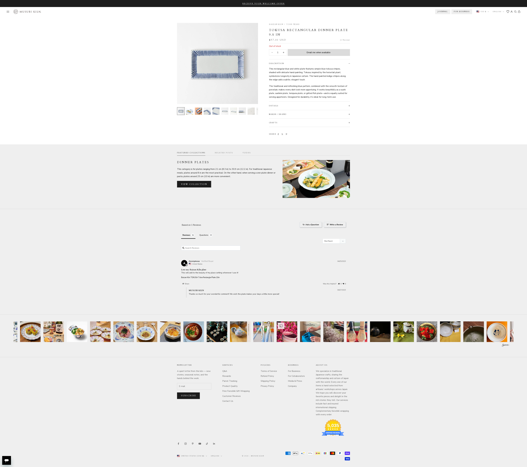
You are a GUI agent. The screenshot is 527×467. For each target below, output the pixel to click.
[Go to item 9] (251, 111)
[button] (339, 284)
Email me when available (318, 52)
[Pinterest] (286, 134)
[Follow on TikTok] (207, 443)
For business (462, 11)
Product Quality (230, 386)
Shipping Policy (268, 381)
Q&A (224, 371)
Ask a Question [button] (312, 224)
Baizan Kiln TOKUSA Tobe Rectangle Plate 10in (200, 277)
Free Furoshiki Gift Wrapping (236, 391)
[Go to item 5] (216, 111)
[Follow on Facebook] (178, 443)
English (497, 12)
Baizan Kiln (276, 24)
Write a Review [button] (336, 224)
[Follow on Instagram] (185, 443)
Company (292, 386)
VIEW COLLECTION (194, 184)
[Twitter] (282, 134)
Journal (443, 11)
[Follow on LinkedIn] (214, 443)
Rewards (226, 376)
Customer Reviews (231, 396)
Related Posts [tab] (224, 153)
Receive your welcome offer (263, 3)
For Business (294, 371)
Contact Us (227, 401)
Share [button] (186, 284)
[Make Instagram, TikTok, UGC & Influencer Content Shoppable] (505, 345)
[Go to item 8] (242, 111)
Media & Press (295, 381)
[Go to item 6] (225, 111)
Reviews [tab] (186, 235)
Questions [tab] (203, 235)
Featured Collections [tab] (191, 153)
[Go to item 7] (233, 111)
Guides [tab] (247, 153)
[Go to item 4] (207, 111)
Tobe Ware (293, 24)
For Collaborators (296, 376)
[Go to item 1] (181, 111)
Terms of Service (269, 371)
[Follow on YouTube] (199, 443)
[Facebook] (278, 134)
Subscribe (188, 395)
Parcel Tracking (229, 381)
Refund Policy (267, 376)
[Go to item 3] (198, 111)
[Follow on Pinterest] (192, 443)
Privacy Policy (267, 386)
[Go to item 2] (190, 111)
